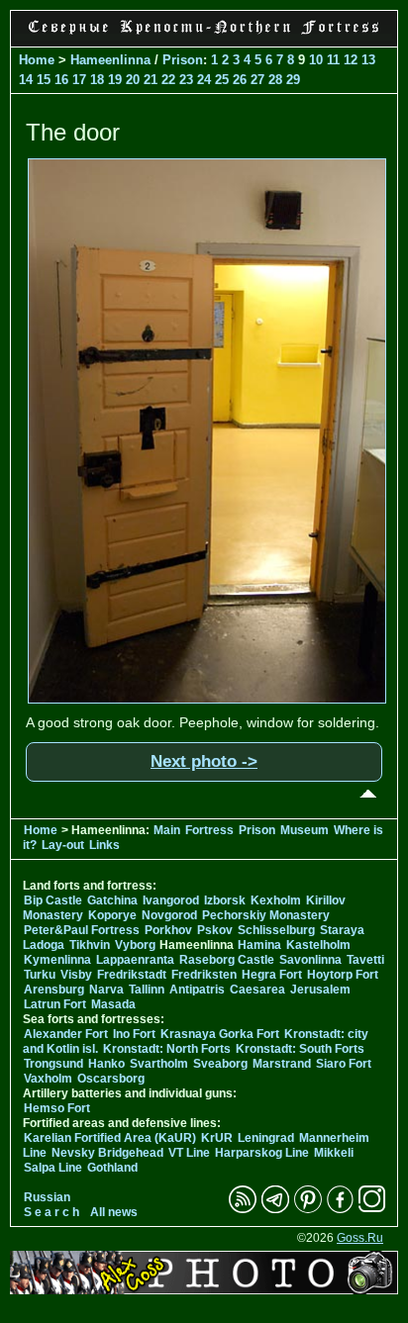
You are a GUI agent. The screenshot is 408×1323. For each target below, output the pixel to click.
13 (368, 59)
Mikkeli (334, 1153)
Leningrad (266, 1138)
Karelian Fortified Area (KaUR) (110, 1138)
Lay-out (63, 845)
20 (133, 79)
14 (26, 79)
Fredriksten (204, 975)
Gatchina (112, 900)
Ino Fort (134, 1034)
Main (166, 830)
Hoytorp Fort (342, 975)
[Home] (204, 36)
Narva (106, 989)
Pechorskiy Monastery (266, 915)
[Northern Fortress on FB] (340, 1209)
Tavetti (365, 960)
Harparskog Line (262, 1153)
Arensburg (54, 989)
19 (115, 79)
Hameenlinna (110, 59)
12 (350, 59)
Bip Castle (53, 900)
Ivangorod (171, 900)
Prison (182, 59)
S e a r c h (51, 1212)
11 (333, 59)
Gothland (112, 1168)
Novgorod (169, 915)
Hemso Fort (57, 1108)
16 (61, 79)
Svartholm (159, 1064)
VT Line (189, 1153)
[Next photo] (207, 699)
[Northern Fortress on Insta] (372, 1209)
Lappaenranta (135, 960)
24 (204, 79)
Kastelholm (318, 945)
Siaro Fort (343, 1064)
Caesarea (257, 989)
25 (222, 79)
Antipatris (197, 989)
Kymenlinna (57, 960)
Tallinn (146, 989)
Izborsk (225, 900)
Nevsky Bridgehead (107, 1153)
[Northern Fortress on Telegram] (275, 1209)
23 (186, 79)
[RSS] (242, 1209)
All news (114, 1212)
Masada (113, 1004)
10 (316, 59)
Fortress (209, 830)
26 (240, 79)
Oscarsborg (111, 1079)
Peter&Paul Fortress (82, 930)
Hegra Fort (272, 975)
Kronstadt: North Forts (168, 1049)
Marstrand (282, 1064)
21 (150, 79)
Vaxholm (48, 1079)
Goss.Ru (360, 1238)
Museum (304, 830)
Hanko (106, 1064)
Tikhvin (89, 945)
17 (79, 79)
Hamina (259, 945)
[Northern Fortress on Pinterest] (308, 1209)
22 (168, 79)
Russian (47, 1197)
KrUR (217, 1138)
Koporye (112, 915)
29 (293, 79)
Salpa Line (53, 1168)
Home (36, 59)
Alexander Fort (66, 1034)
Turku (39, 975)
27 (257, 79)
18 (97, 79)
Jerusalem (320, 989)
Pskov (215, 930)
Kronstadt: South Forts (300, 1049)
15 (44, 79)
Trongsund (53, 1064)
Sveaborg (220, 1064)
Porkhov (168, 930)
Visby (76, 975)
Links (104, 845)
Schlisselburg (276, 930)
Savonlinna (310, 960)
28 (275, 79)
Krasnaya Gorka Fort (219, 1034)
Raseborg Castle (226, 960)
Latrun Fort (55, 1004)
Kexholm (276, 900)
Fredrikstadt (131, 975)
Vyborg (135, 945)
